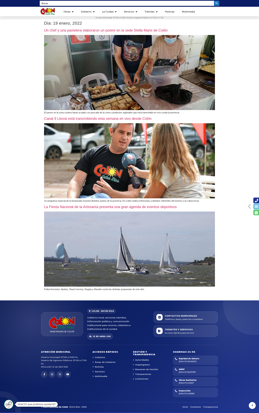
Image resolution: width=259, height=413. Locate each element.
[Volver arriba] (252, 405)
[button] (8, 404)
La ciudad (107, 11)
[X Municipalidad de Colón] (60, 374)
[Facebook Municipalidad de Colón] (44, 374)
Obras (67, 11)
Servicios (129, 11)
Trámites (150, 11)
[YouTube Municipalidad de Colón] (67, 374)
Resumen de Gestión (146, 369)
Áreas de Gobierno (105, 362)
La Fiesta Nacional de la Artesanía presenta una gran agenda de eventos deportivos (110, 207)
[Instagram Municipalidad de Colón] (52, 374)
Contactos (195, 407)
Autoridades (142, 360)
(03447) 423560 (186, 393)
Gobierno (86, 11)
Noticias (169, 11)
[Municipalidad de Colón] (62, 324)
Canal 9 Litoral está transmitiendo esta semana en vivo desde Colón (98, 118)
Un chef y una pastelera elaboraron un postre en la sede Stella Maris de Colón (106, 30)
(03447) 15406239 (187, 361)
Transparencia (143, 374)
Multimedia (188, 11)
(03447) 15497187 (187, 372)
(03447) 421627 (186, 383)
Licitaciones (141, 379)
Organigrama (142, 364)
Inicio (185, 407)
